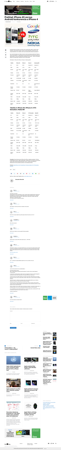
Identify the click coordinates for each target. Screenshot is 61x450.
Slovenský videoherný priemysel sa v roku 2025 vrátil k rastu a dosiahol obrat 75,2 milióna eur (13, 414)
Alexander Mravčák (8, 21)
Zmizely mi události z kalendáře (48, 405)
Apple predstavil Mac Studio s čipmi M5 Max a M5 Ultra (30, 368)
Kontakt (36, 443)
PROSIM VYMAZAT (46, 404)
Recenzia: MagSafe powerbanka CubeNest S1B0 (47, 333)
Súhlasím (45, 448)
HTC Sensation (36, 165)
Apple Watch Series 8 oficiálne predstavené (47, 351)
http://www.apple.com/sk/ (14, 252)
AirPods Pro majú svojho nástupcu (46, 347)
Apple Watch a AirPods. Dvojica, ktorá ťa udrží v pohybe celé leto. (30, 413)
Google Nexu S (23, 165)
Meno (10, 323)
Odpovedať (11, 208)
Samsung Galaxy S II (29, 165)
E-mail (21, 323)
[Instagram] (50, 1)
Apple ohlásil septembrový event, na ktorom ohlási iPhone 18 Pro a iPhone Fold (13, 368)
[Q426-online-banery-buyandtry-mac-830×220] (22, 433)
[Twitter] (49, 1)
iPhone (14, 169)
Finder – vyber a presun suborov (48, 406)
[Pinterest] (52, 1)
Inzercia (21, 443)
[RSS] (53, 1)
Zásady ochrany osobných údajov (30, 444)
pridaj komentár (32, 370)
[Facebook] (47, 1)
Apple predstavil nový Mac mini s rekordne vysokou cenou (13, 390)
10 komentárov (19, 21)
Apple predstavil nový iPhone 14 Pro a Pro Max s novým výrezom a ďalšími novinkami (47, 343)
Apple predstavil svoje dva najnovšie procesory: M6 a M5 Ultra (31, 390)
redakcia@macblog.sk (28, 176)
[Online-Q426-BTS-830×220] (22, 10)
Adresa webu (33, 323)
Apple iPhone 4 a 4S (17, 165)
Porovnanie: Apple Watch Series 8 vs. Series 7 (46, 338)
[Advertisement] (22, 337)
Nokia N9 (11, 166)
